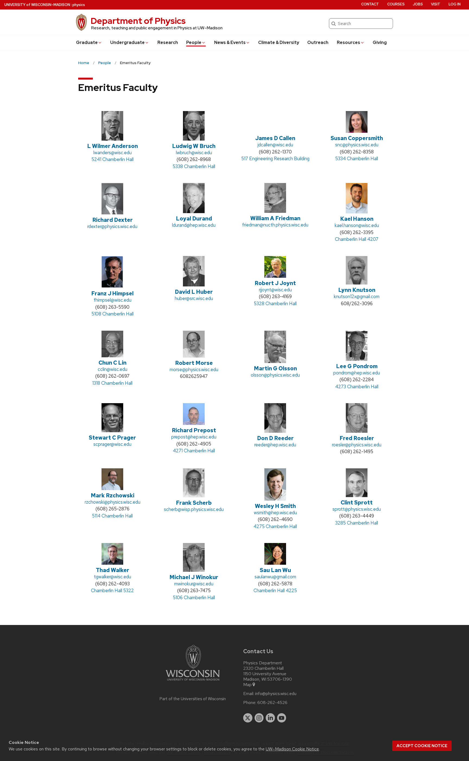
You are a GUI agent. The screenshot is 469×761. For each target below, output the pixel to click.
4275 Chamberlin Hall (275, 526)
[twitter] (247, 717)
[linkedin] (270, 717)
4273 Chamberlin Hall (356, 387)
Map (247, 684)
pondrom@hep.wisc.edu (356, 373)
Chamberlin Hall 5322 (112, 590)
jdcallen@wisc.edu (275, 145)
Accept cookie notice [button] (422, 746)
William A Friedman (275, 218)
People (193, 42)
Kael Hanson (356, 218)
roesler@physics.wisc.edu (356, 445)
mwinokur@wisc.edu (193, 584)
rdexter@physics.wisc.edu (112, 226)
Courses (396, 4)
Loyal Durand (194, 218)
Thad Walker (112, 570)
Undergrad (127, 42)
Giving (380, 42)
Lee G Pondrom (357, 366)
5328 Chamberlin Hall (275, 304)
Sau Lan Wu (275, 570)
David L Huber (194, 291)
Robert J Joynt (275, 283)
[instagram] (259, 717)
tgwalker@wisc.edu (112, 577)
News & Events (230, 42)
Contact (370, 4)
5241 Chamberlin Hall (112, 159)
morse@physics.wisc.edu (194, 369)
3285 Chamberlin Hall (356, 523)
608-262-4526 (272, 702)
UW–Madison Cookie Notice (292, 749)
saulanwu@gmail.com (275, 577)
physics (78, 4)
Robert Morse (194, 363)
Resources (348, 42)
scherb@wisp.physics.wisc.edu (194, 509)
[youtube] (281, 717)
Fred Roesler (357, 438)
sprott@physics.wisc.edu (356, 509)
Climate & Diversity (278, 42)
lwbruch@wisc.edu (194, 153)
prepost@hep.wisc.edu (193, 437)
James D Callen (275, 138)
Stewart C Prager (112, 437)
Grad (87, 42)
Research (167, 42)
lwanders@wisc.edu (112, 153)
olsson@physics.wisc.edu (275, 375)
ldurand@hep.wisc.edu (194, 225)
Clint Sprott (357, 502)
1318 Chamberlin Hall (112, 383)
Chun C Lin (112, 362)
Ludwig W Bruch (194, 146)
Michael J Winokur (193, 577)
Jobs (418, 4)
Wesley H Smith (275, 506)
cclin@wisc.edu (112, 369)
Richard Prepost (194, 430)
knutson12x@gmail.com (356, 296)
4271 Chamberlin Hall (194, 451)
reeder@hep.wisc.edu (275, 445)
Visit (435, 4)
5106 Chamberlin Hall (194, 598)
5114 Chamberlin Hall (112, 516)
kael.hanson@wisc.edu (357, 225)
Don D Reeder (275, 438)
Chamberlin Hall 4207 (356, 239)
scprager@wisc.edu (112, 444)
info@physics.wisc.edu (275, 693)
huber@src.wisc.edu (194, 298)
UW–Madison (37, 4)
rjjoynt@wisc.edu (275, 290)
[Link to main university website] (193, 681)
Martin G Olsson (275, 368)
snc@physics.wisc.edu (356, 145)
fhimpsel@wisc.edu (112, 300)
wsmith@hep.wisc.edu (275, 513)
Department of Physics (138, 21)
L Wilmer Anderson (112, 146)
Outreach (317, 42)
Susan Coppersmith (357, 138)
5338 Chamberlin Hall (194, 166)
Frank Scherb (194, 502)
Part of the (193, 699)
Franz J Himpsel (112, 293)
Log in (455, 4)
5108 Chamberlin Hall (112, 314)
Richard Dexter (112, 219)
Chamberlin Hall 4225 (275, 590)
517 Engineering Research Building (275, 159)
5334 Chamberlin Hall (356, 159)
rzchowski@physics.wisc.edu (112, 502)
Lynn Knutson (356, 289)
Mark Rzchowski (112, 495)
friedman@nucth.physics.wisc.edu (275, 225)
